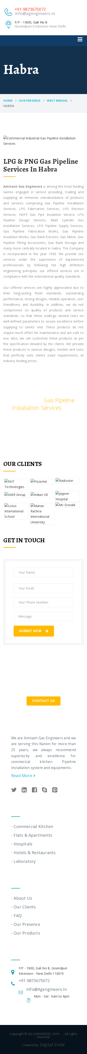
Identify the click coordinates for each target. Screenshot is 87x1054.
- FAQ (16, 915)
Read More (22, 775)
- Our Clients (23, 906)
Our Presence (29, 100)
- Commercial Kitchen (32, 826)
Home (7, 100)
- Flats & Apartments (31, 835)
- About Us (21, 898)
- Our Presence (25, 924)
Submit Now (30, 631)
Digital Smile (52, 1044)
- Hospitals (21, 844)
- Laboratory (23, 861)
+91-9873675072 (30, 9)
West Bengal (57, 100)
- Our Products (25, 933)
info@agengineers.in (35, 13)
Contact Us (43, 701)
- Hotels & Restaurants (33, 852)
